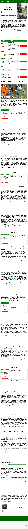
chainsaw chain (18, 154)
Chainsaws (5, 6)
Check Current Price (23, 61)
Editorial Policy (11, 517)
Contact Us (7, 517)
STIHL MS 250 (21, 186)
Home (2, 6)
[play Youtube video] (14, 91)
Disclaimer (23, 517)
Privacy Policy (20, 517)
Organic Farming (14, 518)
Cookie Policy (15, 517)
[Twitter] (2, 511)
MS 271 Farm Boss (5, 120)
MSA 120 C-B (14, 247)
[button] (25, 1)
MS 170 (16, 380)
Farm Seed (5, 1)
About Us (4, 517)
